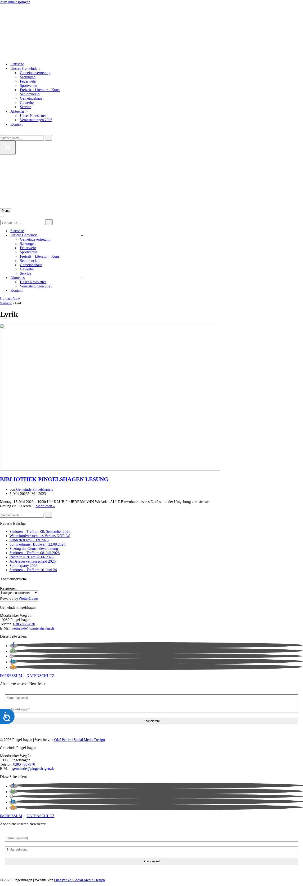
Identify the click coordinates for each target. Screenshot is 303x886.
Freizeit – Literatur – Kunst (40, 90)
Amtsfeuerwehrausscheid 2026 (32, 561)
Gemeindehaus (31, 98)
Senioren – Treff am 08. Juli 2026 (34, 553)
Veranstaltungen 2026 (36, 120)
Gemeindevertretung (35, 73)
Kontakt (16, 124)
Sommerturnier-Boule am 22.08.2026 (37, 544)
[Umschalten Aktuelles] (82, 278)
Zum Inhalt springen (15, 2)
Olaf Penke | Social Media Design (79, 740)
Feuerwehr (28, 81)
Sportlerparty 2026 (23, 566)
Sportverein (28, 86)
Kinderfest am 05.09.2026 (29, 540)
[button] (39, 68)
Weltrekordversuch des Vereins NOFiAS (39, 536)
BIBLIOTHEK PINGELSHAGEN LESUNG (54, 479)
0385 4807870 (24, 624)
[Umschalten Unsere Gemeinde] (82, 235)
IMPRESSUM (11, 676)
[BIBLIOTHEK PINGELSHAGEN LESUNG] (110, 469)
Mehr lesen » (45, 506)
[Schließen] (8, 147)
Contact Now (10, 298)
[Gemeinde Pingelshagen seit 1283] (151, 31)
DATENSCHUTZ (40, 676)
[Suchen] (2, 133)
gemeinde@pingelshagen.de (33, 628)
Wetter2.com (28, 598)
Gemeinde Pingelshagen (34, 489)
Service (25, 107)
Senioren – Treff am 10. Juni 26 (33, 570)
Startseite (17, 64)
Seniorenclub (30, 94)
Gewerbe (27, 103)
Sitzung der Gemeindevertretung (33, 549)
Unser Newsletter (33, 116)
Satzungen (28, 77)
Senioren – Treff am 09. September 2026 (39, 531)
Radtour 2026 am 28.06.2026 (31, 557)
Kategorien (8, 588)
